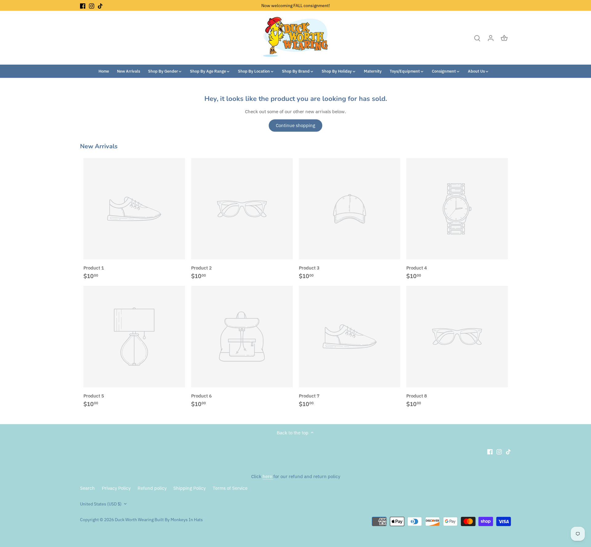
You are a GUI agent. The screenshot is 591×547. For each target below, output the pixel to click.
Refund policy (152, 488)
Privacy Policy (116, 488)
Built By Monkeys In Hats (178, 519)
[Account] (490, 37)
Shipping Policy (189, 488)
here (268, 476)
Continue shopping (295, 125)
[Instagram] (91, 5)
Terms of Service (230, 488)
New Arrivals (99, 146)
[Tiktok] (100, 5)
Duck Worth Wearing (134, 519)
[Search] (477, 37)
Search (87, 488)
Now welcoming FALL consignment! (295, 5)
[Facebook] (82, 5)
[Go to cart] (504, 37)
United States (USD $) (101, 503)
